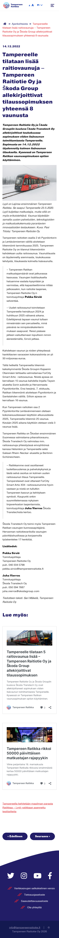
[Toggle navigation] (52, 5)
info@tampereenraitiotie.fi (24, 927)
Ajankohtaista (20, 24)
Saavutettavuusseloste (34, 901)
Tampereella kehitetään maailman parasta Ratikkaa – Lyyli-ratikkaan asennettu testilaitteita (27, 807)
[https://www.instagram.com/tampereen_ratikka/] (25, 876)
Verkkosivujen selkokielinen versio (34, 888)
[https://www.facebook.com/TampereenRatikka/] (50, 876)
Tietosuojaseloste (34, 894)
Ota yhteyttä (34, 907)
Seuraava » (42, 836)
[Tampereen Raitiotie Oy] (13, 5)
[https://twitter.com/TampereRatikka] (11, 876)
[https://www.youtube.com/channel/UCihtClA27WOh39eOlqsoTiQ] (38, 876)
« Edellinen (15, 836)
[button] (39, 5)
